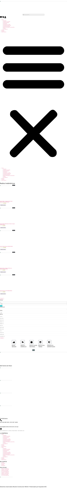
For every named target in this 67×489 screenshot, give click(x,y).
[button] (33, 100)
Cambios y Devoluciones (5, 469)
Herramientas (5, 23)
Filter (1, 305)
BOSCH (1, 318)
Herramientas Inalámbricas (7, 25)
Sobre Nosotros (4, 180)
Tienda (3, 19)
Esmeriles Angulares (6, 22)
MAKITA (2, 327)
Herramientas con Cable (6, 24)
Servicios (3, 178)
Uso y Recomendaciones (5, 471)
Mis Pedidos (3, 463)
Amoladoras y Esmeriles (6, 21)
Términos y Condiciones (5, 468)
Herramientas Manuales (6, 26)
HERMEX (2, 323)
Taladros (4, 28)
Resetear (2, 298)
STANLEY (2, 332)
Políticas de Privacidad (5, 470)
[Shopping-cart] (3, 17)
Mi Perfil (3, 462)
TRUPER (2, 334)
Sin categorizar (5, 177)
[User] (5, 17)
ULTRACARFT (2, 336)
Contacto (3, 179)
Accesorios (4, 20)
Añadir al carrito (3, 227)
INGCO (1, 325)
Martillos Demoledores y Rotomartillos (8, 27)
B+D (1, 316)
